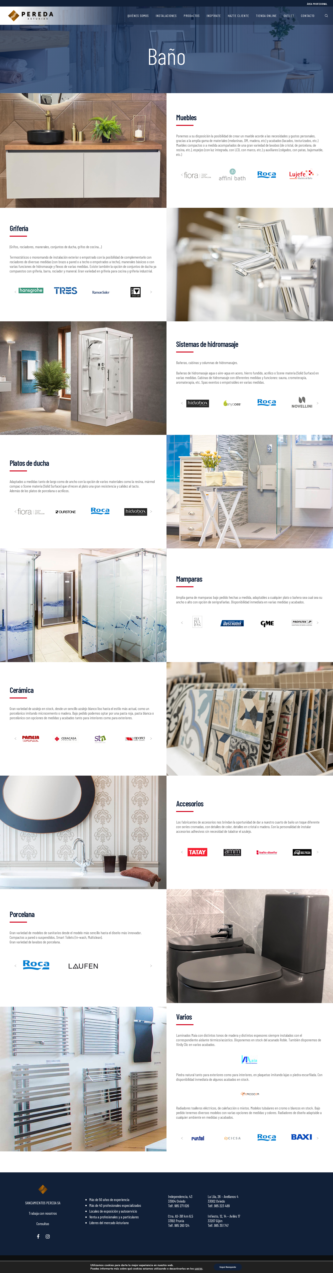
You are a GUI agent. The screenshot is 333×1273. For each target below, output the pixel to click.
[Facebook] (38, 1236)
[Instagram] (47, 1236)
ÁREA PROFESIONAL (317, 3)
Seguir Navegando (227, 1267)
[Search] (324, 16)
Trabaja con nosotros (43, 1213)
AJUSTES (198, 1268)
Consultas (42, 1223)
